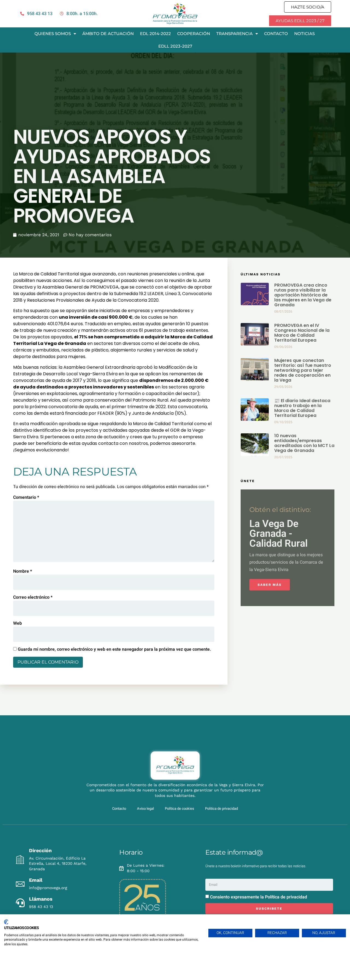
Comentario (26, 497)
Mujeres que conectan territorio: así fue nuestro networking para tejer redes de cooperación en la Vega (302, 370)
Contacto (276, 33)
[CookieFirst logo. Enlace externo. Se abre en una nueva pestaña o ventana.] (6, 922)
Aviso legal (145, 808)
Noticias (304, 33)
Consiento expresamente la (258, 897)
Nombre (22, 571)
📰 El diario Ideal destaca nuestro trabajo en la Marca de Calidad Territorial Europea (302, 408)
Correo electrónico (32, 597)
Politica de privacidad (221, 808)
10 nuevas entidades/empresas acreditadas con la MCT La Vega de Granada (304, 443)
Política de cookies (179, 808)
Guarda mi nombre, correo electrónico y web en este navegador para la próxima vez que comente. (114, 649)
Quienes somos (52, 33)
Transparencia (234, 33)
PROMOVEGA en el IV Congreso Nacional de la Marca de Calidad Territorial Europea (301, 332)
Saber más (270, 585)
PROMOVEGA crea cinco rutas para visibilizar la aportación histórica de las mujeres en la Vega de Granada (302, 295)
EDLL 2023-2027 (175, 46)
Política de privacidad (286, 897)
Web (17, 623)
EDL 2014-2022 (155, 33)
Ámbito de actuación (108, 33)
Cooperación (193, 33)
